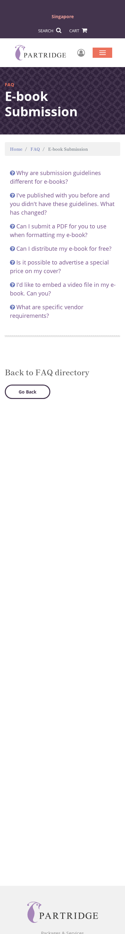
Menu (102, 52)
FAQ (35, 149)
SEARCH (46, 31)
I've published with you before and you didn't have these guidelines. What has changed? (62, 203)
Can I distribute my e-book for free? (64, 248)
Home (16, 149)
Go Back (28, 392)
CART (74, 31)
